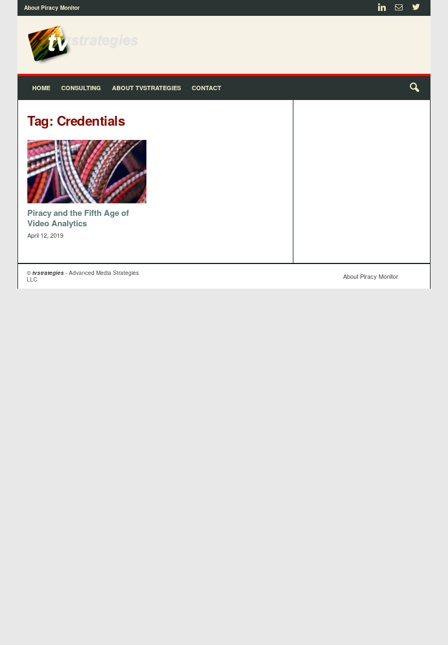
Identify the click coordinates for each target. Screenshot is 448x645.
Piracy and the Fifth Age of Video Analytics (78, 218)
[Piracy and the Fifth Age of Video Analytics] (86, 171)
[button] (414, 88)
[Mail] (398, 8)
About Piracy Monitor (52, 7)
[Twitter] (415, 8)
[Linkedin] (381, 8)
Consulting (81, 88)
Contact (206, 88)
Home (41, 88)
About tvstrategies (146, 88)
